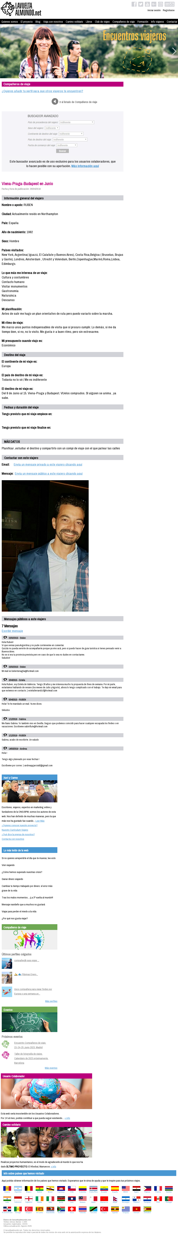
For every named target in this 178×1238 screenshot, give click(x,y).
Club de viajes (102, 22)
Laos (72, 1202)
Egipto (136, 1192)
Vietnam (136, 1212)
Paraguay (147, 1202)
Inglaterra (28, 1202)
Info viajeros (157, 22)
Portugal (169, 1202)
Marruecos (104, 1202)
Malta (93, 1202)
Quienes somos (9, 22)
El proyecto (27, 22)
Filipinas (147, 1192)
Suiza (72, 1212)
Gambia (169, 1192)
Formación (142, 22)
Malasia (82, 1202)
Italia (50, 1202)
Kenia (61, 1202)
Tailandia (82, 1212)
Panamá (136, 1202)
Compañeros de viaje (123, 22)
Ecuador (104, 1192)
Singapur (29, 1212)
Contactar (172, 22)
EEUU (125, 1192)
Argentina (18, 1192)
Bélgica (28, 1192)
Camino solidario (74, 22)
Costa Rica (93, 1192)
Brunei (50, 1192)
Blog (38, 22)
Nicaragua (125, 1202)
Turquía (104, 1212)
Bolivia (39, 1192)
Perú (158, 1202)
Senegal (18, 1212)
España (115, 1192)
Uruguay (126, 1212)
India (7, 1202)
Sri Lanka (39, 1212)
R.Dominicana (7, 1212)
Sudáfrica (61, 1212)
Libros (89, 22)
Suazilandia (50, 1212)
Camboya (61, 1192)
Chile (72, 1192)
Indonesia (17, 1202)
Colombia (82, 1192)
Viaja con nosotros (53, 22)
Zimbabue (147, 1212)
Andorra (7, 1192)
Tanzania (93, 1212)
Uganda (115, 1212)
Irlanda (39, 1202)
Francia (158, 1192)
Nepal (115, 1202)
